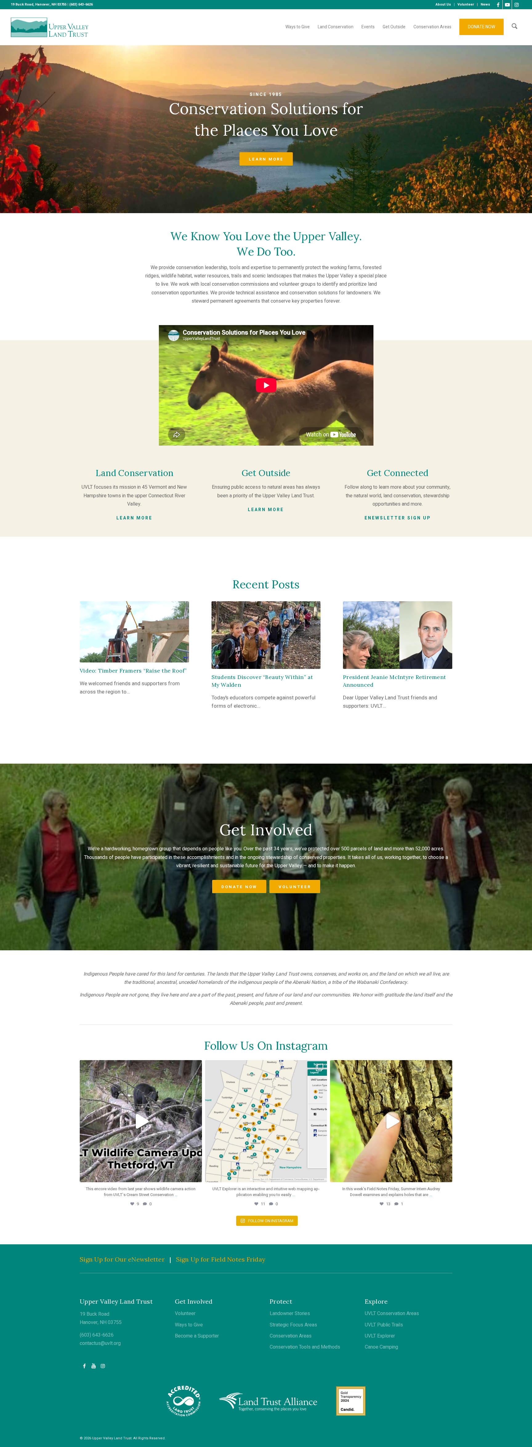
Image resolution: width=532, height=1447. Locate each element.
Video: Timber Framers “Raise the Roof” (133, 670)
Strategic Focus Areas (293, 1325)
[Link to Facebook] (498, 4)
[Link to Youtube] (507, 4)
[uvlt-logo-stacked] (50, 27)
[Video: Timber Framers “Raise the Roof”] (134, 631)
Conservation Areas (291, 1336)
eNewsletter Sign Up (398, 518)
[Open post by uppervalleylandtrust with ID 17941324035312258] (391, 1121)
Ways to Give (189, 1325)
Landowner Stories (290, 1313)
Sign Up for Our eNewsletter (122, 1259)
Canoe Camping (381, 1347)
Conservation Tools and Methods (305, 1347)
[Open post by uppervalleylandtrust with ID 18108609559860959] (266, 1121)
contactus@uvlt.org (100, 1343)
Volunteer (185, 1313)
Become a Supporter (197, 1336)
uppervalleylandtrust (139, 1067)
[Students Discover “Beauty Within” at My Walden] (266, 635)
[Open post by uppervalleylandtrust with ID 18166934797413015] (141, 1121)
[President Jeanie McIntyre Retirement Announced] (397, 635)
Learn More (134, 518)
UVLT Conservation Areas (392, 1313)
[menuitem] (443, 4)
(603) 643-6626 (97, 1335)
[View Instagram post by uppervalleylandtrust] (195, 1174)
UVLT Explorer (380, 1336)
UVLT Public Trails (384, 1325)
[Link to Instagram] (516, 4)
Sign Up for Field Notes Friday (221, 1259)
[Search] (515, 27)
